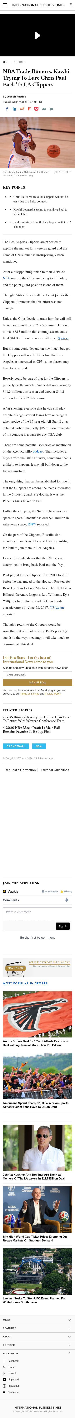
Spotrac (63, 338)
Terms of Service (29, 693)
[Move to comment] (51, 108)
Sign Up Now (15, 968)
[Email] (43, 108)
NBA (6, 278)
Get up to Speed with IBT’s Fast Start (49, 962)
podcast (38, 451)
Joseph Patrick (16, 96)
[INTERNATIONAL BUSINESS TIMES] (38, 5)
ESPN (32, 524)
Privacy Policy (53, 693)
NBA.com (57, 607)
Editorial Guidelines (55, 770)
